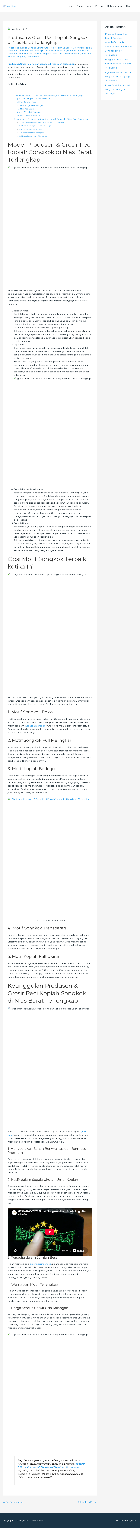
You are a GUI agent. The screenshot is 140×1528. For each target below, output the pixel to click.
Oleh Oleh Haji (25, 50)
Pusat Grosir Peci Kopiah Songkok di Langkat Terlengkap (117, 89)
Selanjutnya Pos (87, 1502)
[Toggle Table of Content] (10, 92)
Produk (99, 6)
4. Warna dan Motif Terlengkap (32, 133)
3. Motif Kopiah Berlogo (27, 109)
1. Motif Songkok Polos (27, 102)
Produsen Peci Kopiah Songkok (34, 53)
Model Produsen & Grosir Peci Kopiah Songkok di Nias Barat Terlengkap (49, 95)
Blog (128, 6)
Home (69, 6)
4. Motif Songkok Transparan (30, 112)
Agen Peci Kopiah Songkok (23, 47)
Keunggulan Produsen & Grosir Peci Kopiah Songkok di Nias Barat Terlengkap (52, 119)
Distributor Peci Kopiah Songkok (55, 47)
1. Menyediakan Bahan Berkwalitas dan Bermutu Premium (42, 122)
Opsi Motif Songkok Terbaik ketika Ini (33, 99)
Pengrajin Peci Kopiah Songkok (50, 50)
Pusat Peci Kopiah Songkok (66, 53)
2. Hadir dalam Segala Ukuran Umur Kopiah (37, 126)
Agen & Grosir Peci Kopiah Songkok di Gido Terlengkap (118, 50)
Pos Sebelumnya (13, 1502)
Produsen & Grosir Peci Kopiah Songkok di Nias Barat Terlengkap (41, 64)
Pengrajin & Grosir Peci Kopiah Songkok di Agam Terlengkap (118, 63)
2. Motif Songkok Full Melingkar (31, 105)
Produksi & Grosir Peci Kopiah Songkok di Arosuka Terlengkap (116, 38)
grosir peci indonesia (40, 1264)
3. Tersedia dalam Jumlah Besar (32, 129)
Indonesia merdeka (35, 725)
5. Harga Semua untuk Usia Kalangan (34, 136)
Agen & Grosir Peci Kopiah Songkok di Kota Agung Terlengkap (118, 76)
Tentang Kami (84, 6)
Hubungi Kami (114, 6)
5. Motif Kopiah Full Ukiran (29, 116)
